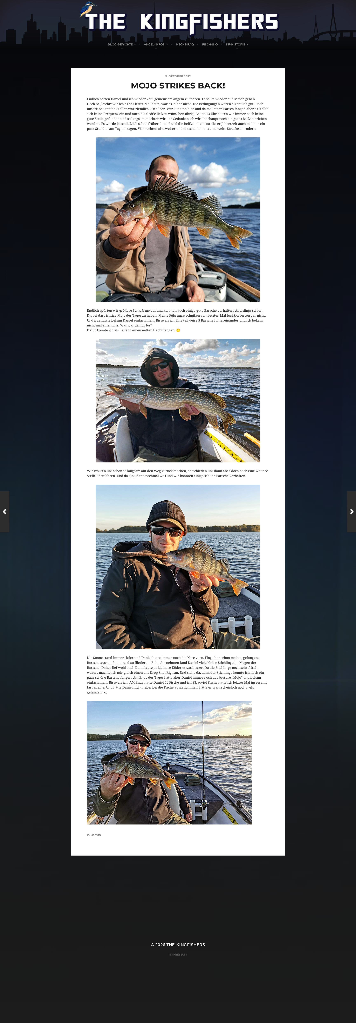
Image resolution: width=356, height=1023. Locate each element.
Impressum (178, 954)
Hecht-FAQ (185, 44)
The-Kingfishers (185, 944)
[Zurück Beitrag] (4, 511)
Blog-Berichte (120, 44)
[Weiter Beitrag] (351, 511)
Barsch (96, 835)
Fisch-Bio (210, 44)
